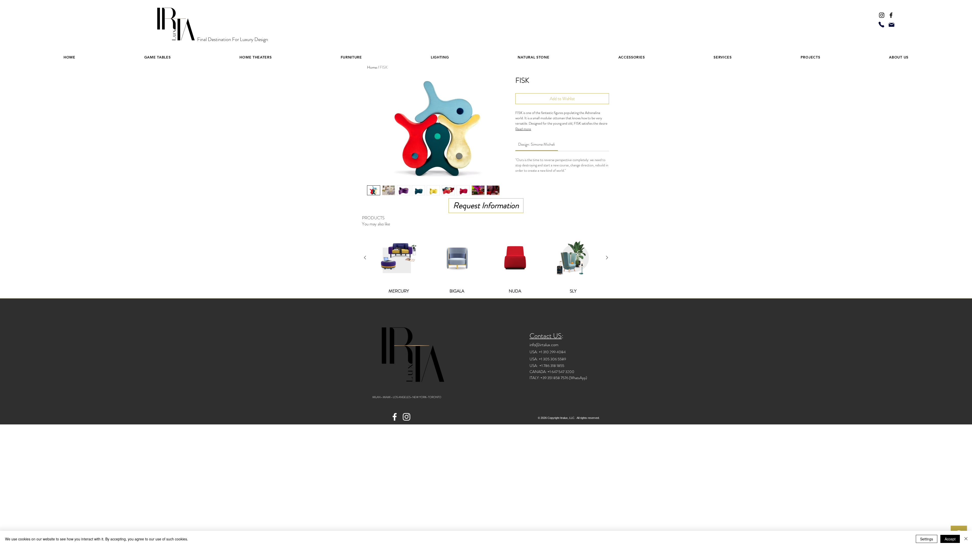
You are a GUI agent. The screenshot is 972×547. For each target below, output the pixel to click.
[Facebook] (891, 15)
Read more (523, 128)
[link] (536, 144)
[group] (486, 262)
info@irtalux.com (544, 345)
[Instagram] (881, 15)
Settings (926, 538)
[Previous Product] (365, 258)
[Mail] (891, 25)
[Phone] (881, 24)
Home (372, 67)
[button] (256, 57)
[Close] (966, 539)
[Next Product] (607, 258)
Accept (950, 538)
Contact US (546, 336)
